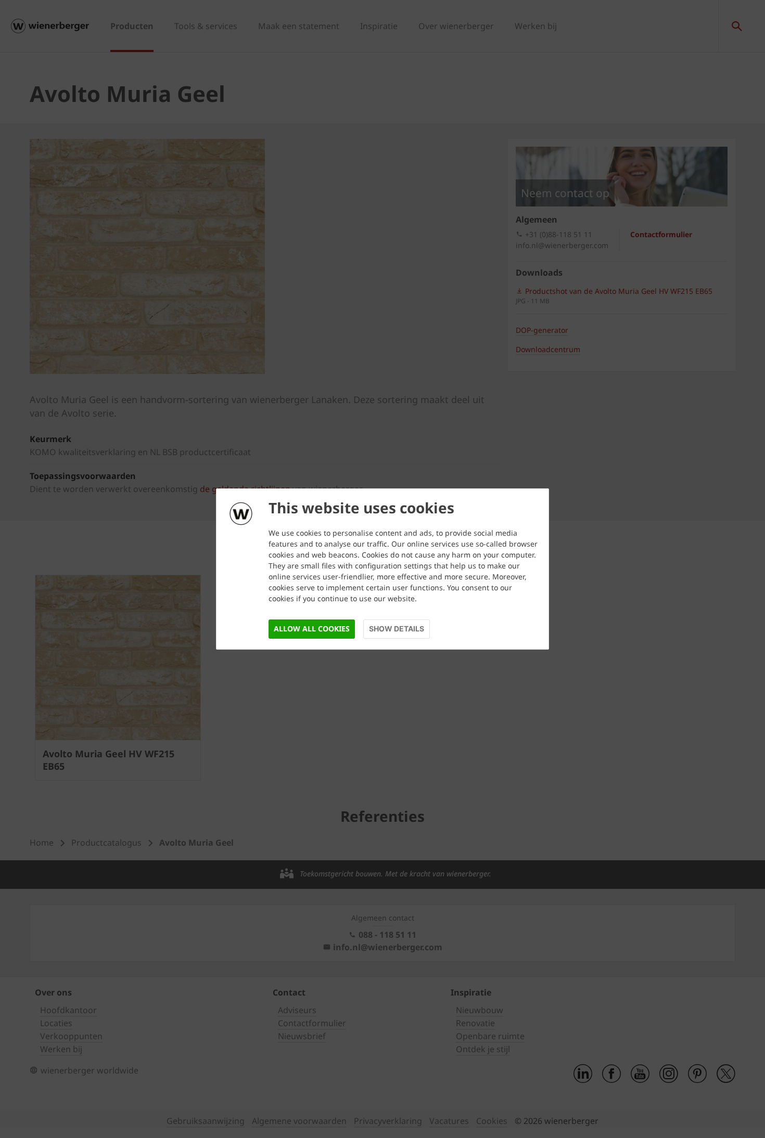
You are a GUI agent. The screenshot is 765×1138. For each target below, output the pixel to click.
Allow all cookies (312, 628)
